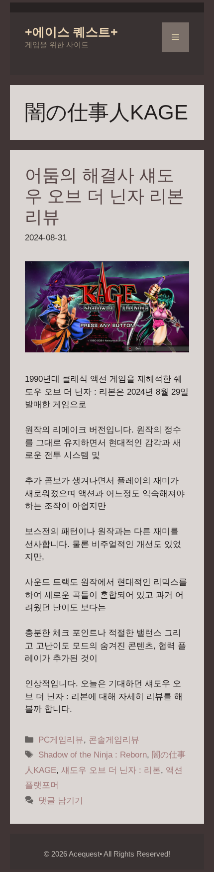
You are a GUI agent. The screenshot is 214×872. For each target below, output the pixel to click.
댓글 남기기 (60, 800)
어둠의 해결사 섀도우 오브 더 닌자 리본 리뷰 (104, 195)
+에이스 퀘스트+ (71, 32)
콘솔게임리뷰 (114, 740)
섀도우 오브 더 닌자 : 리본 (111, 770)
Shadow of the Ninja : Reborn (92, 755)
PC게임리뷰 (61, 740)
